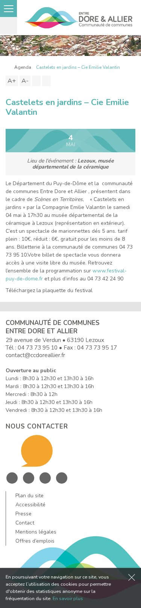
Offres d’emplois (35, 541)
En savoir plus (68, 598)
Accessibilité (30, 504)
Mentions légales (35, 531)
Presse (23, 513)
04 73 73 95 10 (38, 347)
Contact (24, 522)
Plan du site (29, 495)
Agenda (22, 67)
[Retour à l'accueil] (7, 67)
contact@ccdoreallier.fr (35, 355)
